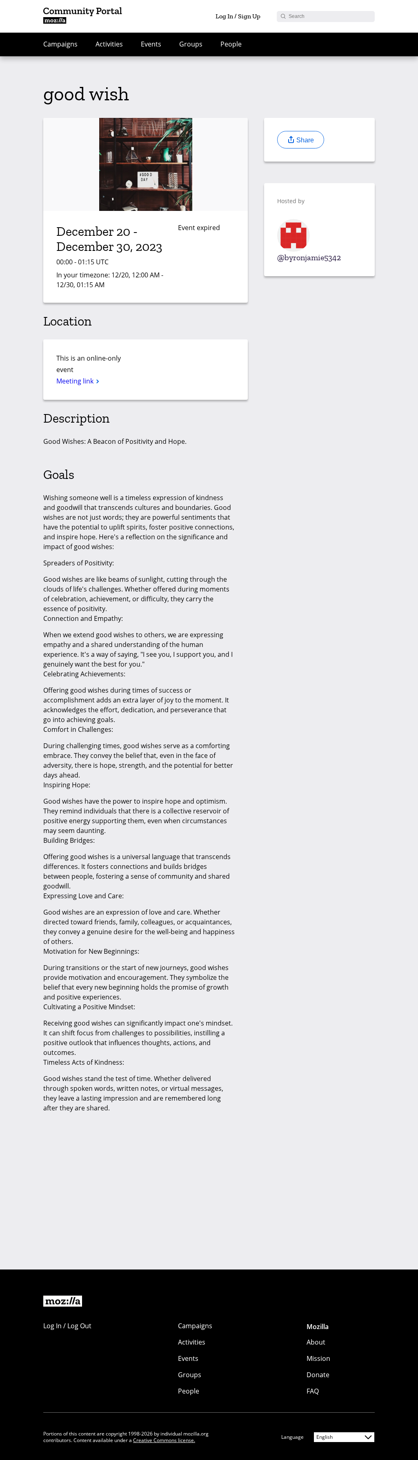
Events (151, 44)
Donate (318, 1374)
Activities (109, 44)
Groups (190, 44)
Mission (318, 1358)
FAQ (313, 1391)
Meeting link (75, 381)
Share (304, 140)
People (231, 44)
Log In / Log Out (67, 1325)
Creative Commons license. (164, 1440)
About (316, 1342)
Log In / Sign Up (238, 16)
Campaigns (60, 44)
